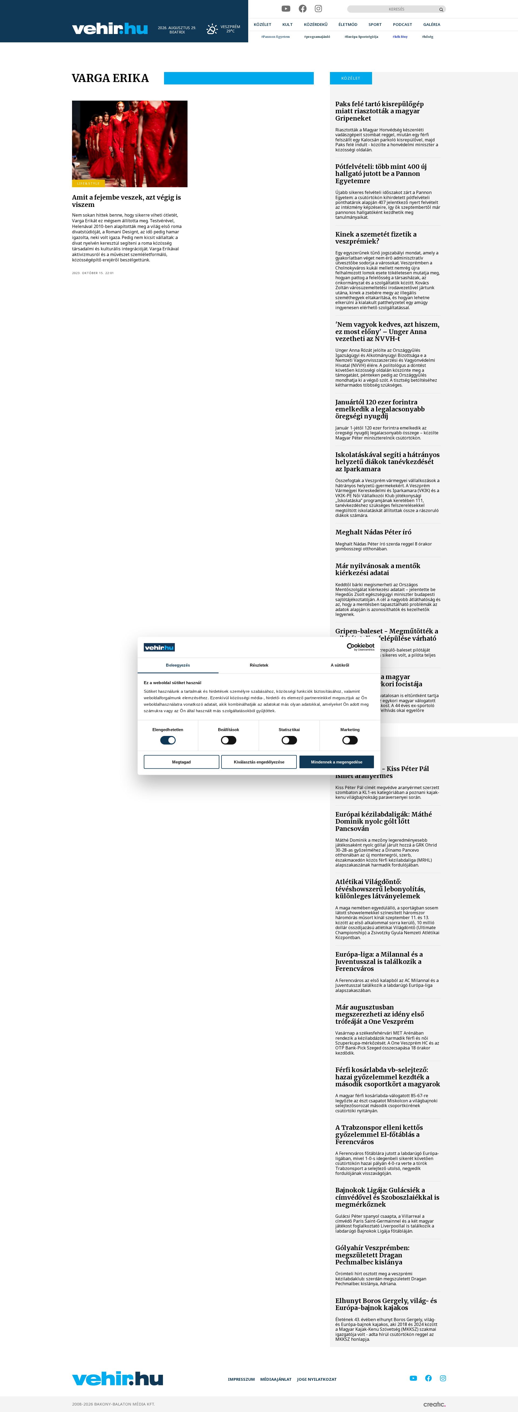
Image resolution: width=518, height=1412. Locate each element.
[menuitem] (262, 24)
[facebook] (303, 8)
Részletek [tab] (259, 665)
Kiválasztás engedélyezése (259, 761)
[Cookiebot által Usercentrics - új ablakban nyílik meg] (350, 647)
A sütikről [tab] (340, 665)
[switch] (228, 740)
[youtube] (286, 8)
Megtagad (181, 761)
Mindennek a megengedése (336, 761)
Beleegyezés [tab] (178, 665)
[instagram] (318, 8)
